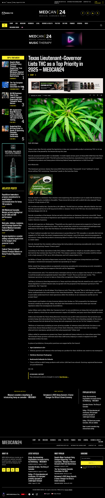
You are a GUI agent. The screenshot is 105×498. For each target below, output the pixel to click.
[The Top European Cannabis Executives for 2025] (5, 85)
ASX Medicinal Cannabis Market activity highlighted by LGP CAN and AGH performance (12, 213)
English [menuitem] (48, 493)
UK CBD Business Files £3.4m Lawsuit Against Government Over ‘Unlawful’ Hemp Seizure (16, 98)
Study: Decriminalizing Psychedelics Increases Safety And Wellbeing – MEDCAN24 (92, 398)
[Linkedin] (93, 13)
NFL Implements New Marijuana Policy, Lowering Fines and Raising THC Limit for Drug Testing (16, 115)
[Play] (29, 494)
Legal (30, 483)
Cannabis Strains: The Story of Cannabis (38, 468)
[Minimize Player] (40, 494)
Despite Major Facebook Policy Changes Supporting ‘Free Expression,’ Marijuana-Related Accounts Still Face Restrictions (17, 69)
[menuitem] (22, 27)
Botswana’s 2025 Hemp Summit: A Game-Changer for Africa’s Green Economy (58, 396)
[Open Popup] (37, 494)
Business (12, 78)
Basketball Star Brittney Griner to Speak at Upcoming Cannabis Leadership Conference (17, 131)
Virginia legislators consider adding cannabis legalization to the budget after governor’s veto (12, 239)
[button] (101, 25)
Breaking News (14, 89)
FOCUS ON (12, 105)
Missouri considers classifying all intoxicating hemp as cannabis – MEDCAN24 (20, 396)
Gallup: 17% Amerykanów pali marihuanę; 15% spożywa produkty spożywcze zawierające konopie (38, 477)
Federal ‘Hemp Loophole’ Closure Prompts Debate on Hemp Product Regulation (12, 251)
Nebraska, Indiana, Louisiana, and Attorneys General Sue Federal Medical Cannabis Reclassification (12, 226)
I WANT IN (90, 463)
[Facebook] (83, 13)
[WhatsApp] (101, 95)
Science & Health (33, 464)
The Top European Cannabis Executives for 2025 (63, 470)
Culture (12, 122)
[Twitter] (97, 13)
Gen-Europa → (64, 377)
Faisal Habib (68, 489)
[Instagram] (88, 13)
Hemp (3, 206)
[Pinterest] (97, 95)
